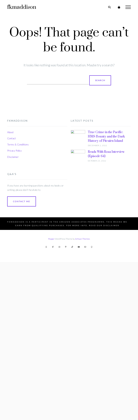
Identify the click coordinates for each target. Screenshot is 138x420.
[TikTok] (72, 246)
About (10, 132)
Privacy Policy (14, 150)
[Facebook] (53, 246)
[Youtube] (78, 246)
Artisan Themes (82, 238)
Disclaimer (13, 156)
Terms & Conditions (18, 144)
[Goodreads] (91, 246)
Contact (11, 138)
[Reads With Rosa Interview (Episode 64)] (78, 285)
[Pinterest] (66, 246)
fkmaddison (21, 7)
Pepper (51, 238)
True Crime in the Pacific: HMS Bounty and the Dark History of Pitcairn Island (106, 136)
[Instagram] (59, 246)
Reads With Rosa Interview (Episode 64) (106, 154)
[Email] (85, 246)
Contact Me (21, 201)
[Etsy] (46, 246)
